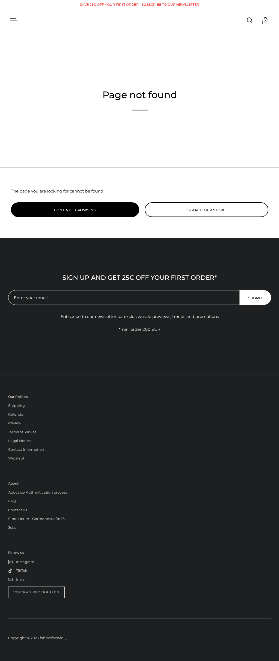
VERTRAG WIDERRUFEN (36, 592)
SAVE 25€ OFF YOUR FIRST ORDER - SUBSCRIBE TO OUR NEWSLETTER (139, 4)
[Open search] (250, 20)
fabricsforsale (51, 638)
